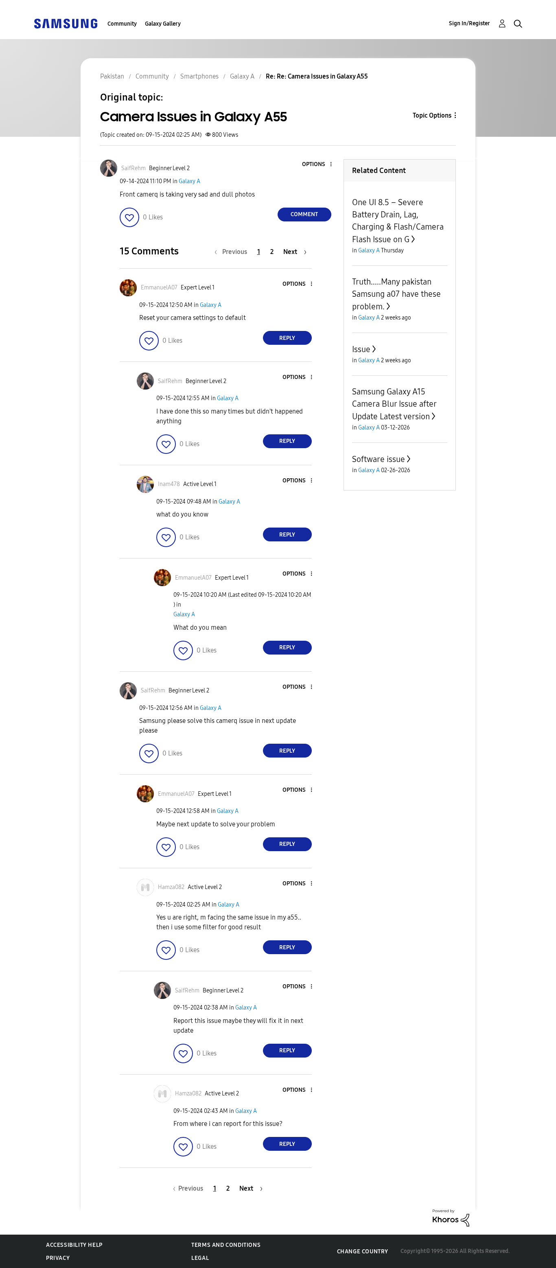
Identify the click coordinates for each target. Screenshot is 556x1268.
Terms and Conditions (225, 1245)
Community (122, 23)
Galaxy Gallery (163, 23)
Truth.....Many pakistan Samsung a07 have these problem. (396, 294)
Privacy (58, 1258)
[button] (317, 165)
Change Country (362, 1251)
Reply (287, 338)
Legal (200, 1258)
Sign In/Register (469, 23)
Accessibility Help (74, 1245)
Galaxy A (189, 181)
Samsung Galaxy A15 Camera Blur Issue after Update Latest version (394, 404)
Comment (304, 214)
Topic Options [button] (432, 115)
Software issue (378, 459)
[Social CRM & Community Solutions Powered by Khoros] (451, 1217)
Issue (361, 349)
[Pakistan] (65, 23)
